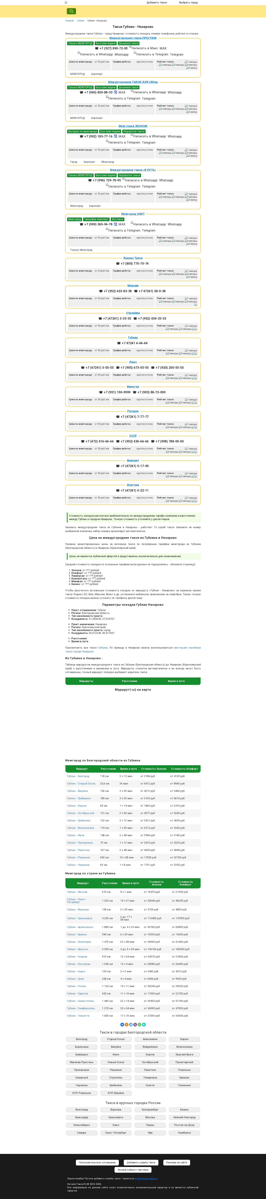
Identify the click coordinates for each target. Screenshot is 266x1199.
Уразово (184, 1077)
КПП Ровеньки (81, 1093)
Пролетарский (184, 1062)
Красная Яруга (184, 1054)
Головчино (184, 1085)
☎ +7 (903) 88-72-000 (149, 392)
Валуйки (116, 1046)
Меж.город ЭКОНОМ (133, 126)
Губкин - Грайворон (79, 798)
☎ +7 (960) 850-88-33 (96, 92)
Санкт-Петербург (116, 1132)
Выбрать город (188, 2)
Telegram (177, 54)
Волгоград (81, 1109)
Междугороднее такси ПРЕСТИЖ (133, 38)
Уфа (150, 1132)
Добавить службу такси (141, 1162)
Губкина (103, 647)
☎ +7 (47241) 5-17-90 (132, 466)
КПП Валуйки (116, 1093)
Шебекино (116, 1085)
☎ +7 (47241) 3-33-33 (114, 318)
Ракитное (150, 1069)
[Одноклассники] (126, 1024)
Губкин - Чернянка (78, 864)
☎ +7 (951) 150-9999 (115, 392)
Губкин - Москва (77, 892)
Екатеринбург (150, 1109)
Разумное (116, 1069)
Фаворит (133, 460)
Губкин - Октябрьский (80, 813)
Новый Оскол (116, 1062)
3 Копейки (133, 312)
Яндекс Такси (133, 258)
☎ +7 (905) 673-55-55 (132, 367)
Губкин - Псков (76, 986)
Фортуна (133, 484)
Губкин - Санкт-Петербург (76, 901)
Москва (150, 1117)
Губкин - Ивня (75, 835)
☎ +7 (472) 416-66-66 (97, 441)
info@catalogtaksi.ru (146, 1178)
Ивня (116, 1054)
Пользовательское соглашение (97, 1162)
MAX (163, 48)
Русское (133, 411)
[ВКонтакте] (122, 1024)
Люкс (133, 362)
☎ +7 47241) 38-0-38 (150, 291)
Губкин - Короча (77, 805)
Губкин (80, 20)
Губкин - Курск (76, 971)
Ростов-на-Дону (184, 1125)
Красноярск (116, 1117)
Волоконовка (184, 1046)
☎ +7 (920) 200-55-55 (167, 367)
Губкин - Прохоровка (80, 842)
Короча (150, 1054)
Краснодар (81, 1117)
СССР (133, 435)
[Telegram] (131, 1024)
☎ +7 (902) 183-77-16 (96, 136)
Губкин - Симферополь (81, 1008)
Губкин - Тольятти (78, 1015)
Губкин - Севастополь (80, 1001)
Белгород (81, 1039)
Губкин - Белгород (78, 776)
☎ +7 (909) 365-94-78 (96, 224)
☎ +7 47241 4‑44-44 (132, 343)
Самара (81, 1132)
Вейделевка (150, 1046)
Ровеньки (184, 1069)
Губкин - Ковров (77, 956)
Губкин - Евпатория (79, 941)
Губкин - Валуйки (77, 791)
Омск (116, 1125)
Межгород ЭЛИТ (133, 214)
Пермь (150, 1125)
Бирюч (184, 1039)
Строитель (116, 1077)
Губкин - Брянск (77, 934)
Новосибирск (81, 1125)
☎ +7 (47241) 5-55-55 (97, 367)
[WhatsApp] (139, 1024)
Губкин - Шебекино (79, 820)
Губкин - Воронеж (78, 909)
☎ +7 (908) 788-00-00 (167, 441)
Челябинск (184, 1132)
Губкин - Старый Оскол (81, 783)
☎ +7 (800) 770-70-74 (132, 263)
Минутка (133, 386)
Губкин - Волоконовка (80, 827)
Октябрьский (150, 1062)
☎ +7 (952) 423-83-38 (115, 291)
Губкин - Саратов (77, 993)
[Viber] (135, 1024)
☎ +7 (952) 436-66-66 (132, 441)
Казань (184, 1109)
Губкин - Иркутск (77, 949)
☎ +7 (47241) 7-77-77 (132, 417)
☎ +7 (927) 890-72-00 (111, 48)
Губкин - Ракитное (78, 850)
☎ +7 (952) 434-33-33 (149, 318)
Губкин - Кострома (78, 964)
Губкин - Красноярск (80, 918)
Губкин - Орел (75, 978)
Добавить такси (157, 2)
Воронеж (115, 1109)
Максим (133, 285)
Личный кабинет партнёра (133, 1169)
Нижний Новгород (184, 1117)
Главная (69, 20)
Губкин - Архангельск (80, 927)
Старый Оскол (116, 1039)
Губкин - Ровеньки (78, 857)
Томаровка (150, 1077)
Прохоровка (81, 1069)
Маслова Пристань (81, 1062)
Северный (81, 1077)
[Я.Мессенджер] (144, 1024)
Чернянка (81, 1085)
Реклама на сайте (176, 1162)
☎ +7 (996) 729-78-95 (104, 180)
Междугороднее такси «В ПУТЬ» (133, 169)
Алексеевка (150, 1039)
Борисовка (82, 1046)
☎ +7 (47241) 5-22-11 (132, 490)
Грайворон (81, 1054)
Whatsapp (122, 54)
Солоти (150, 1085)
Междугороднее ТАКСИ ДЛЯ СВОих (133, 82)
